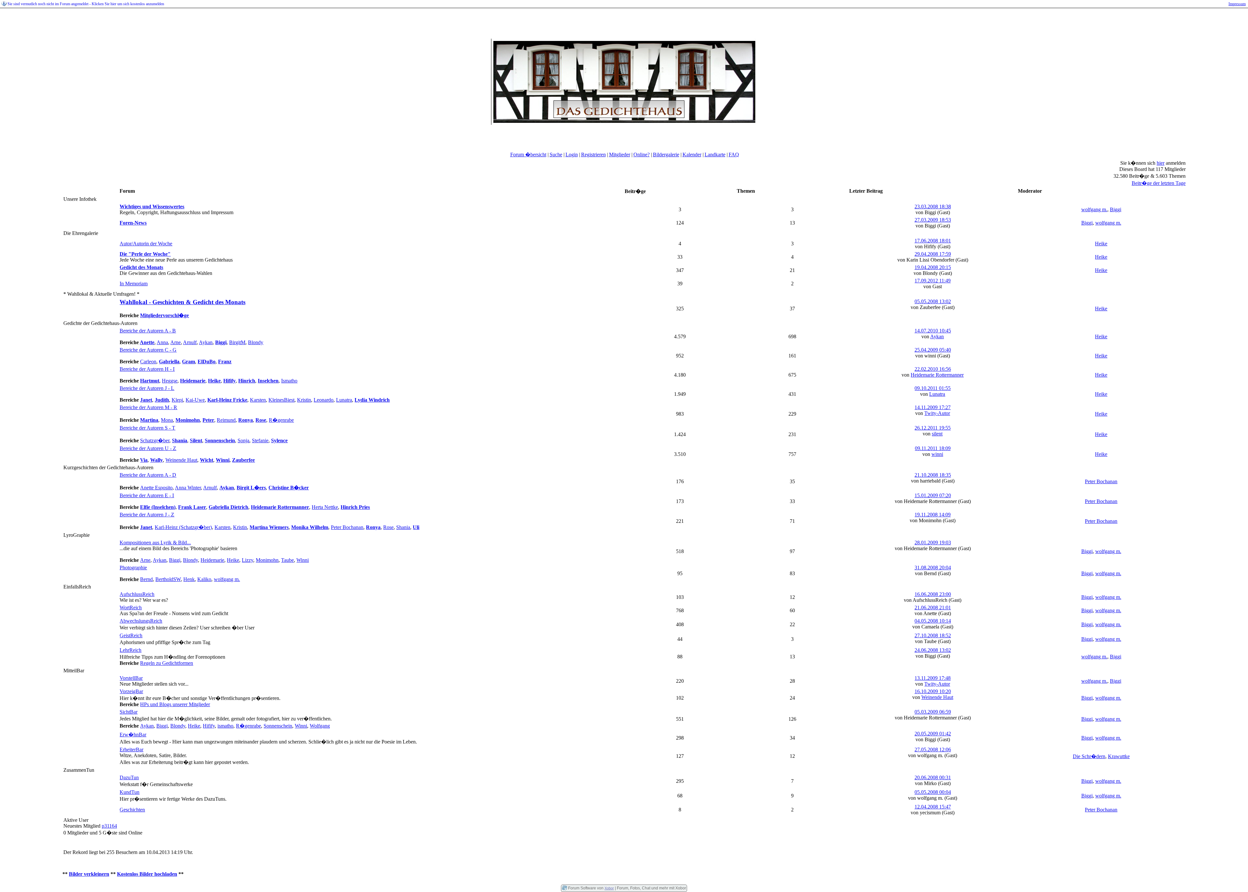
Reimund (226, 420)
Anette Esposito (156, 487)
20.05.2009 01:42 (933, 733)
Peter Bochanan (1101, 481)
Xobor (609, 888)
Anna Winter (188, 487)
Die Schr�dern (1089, 756)
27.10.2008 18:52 (933, 635)
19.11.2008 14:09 (933, 514)
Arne (175, 342)
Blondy (255, 342)
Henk (189, 579)
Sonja (243, 440)
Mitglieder (619, 154)
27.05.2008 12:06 (933, 749)
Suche (556, 154)
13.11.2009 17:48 (933, 678)
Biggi (1115, 209)
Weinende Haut (181, 460)
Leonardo (323, 400)
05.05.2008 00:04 (933, 792)
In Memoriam (134, 283)
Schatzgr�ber (154, 440)
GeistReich (131, 635)
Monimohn (267, 560)
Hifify (209, 726)
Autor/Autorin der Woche (146, 243)
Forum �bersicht (528, 154)
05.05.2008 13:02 (933, 301)
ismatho (225, 726)
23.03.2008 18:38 (933, 206)
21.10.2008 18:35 (933, 475)
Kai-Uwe (195, 400)
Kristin (304, 400)
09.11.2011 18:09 (933, 448)
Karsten (258, 400)
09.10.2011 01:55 (933, 388)
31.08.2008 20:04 (933, 567)
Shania (403, 527)
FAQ (734, 154)
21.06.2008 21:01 (933, 607)
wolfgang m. (1094, 209)
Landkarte (715, 154)
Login (572, 154)
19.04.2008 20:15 (933, 267)
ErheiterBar (131, 749)
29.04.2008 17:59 (933, 254)
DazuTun (129, 777)
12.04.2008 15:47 (933, 806)
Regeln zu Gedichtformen (166, 663)
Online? (641, 154)
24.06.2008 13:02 (933, 650)
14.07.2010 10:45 (933, 330)
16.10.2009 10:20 (933, 691)
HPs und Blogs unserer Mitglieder (175, 704)
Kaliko (204, 579)
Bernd (146, 579)
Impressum (1237, 4)
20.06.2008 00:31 (933, 777)
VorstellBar (131, 678)
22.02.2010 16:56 (933, 369)
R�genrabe (281, 420)
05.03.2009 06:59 (933, 712)
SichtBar (128, 712)
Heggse (169, 380)
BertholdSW (168, 579)
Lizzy (247, 560)
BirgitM (237, 342)
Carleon (148, 361)
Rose (388, 527)
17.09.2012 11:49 (933, 280)
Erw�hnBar (133, 734)
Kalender (691, 154)
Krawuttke (1119, 756)
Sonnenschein (278, 726)
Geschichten (132, 809)
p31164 (109, 826)
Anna (162, 342)
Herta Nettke (325, 507)
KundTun (129, 792)
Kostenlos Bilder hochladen (147, 874)
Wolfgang (320, 726)
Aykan (206, 342)
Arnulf (190, 342)
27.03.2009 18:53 (933, 220)
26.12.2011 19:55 (933, 428)
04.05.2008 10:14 (933, 621)
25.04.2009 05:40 (933, 350)
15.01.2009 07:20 (933, 495)
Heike (1101, 243)
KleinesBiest (281, 400)
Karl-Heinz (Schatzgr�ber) (183, 527)
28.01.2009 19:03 (933, 542)
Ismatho (289, 380)
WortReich (131, 607)
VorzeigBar (131, 691)
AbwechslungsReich (141, 621)
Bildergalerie (666, 154)
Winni (302, 560)
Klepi (177, 400)
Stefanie (260, 440)
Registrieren (593, 154)
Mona (167, 420)
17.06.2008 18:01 (933, 240)
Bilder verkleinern (89, 874)
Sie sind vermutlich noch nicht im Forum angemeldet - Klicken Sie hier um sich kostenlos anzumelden (85, 4)
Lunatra (344, 400)
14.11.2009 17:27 (933, 407)
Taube (287, 560)
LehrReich (130, 650)
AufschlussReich (137, 594)
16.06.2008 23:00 (933, 594)
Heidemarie (212, 560)
